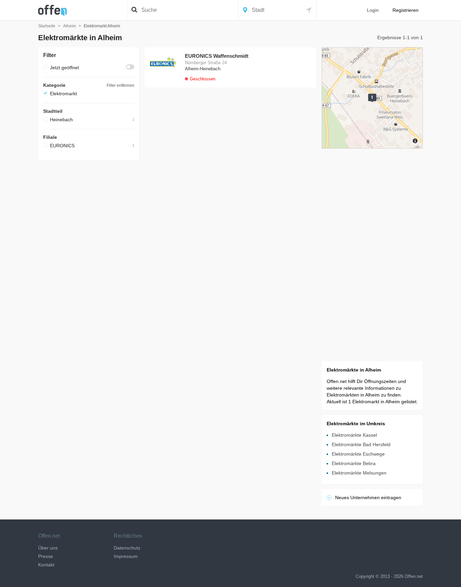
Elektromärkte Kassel (354, 435)
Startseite (46, 26)
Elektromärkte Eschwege (358, 454)
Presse (45, 556)
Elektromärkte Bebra (354, 463)
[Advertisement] (88, 266)
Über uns (48, 548)
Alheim (69, 26)
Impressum (126, 556)
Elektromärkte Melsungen (359, 473)
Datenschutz (127, 548)
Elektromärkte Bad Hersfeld (361, 444)
